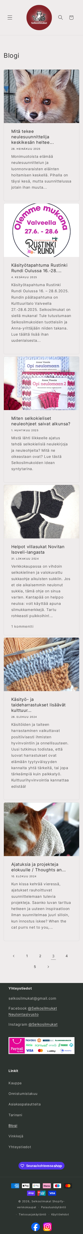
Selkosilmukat (41, 1201)
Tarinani (15, 1115)
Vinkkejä (16, 1136)
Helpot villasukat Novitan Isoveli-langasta (38, 549)
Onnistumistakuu (23, 1093)
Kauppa (15, 1083)
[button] (9, 17)
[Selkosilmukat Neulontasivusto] (35, 1228)
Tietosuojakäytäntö (33, 1214)
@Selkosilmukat (43, 1024)
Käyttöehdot (60, 1214)
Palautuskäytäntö (53, 1207)
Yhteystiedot (20, 1147)
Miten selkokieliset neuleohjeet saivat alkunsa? (40, 421)
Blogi (13, 1125)
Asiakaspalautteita (25, 1104)
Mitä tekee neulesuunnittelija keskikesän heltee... (32, 137)
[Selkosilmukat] (47, 1228)
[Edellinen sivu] (14, 956)
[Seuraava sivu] (48, 966)
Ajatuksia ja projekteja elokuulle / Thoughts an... (38, 867)
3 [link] (53, 956)
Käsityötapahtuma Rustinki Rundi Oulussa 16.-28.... (39, 268)
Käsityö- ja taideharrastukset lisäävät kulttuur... (38, 705)
